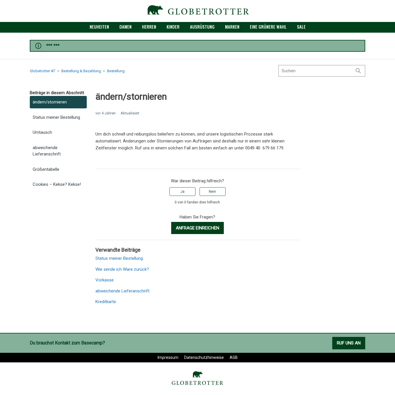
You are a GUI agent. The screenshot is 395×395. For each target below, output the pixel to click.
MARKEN (232, 26)
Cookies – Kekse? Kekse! (57, 184)
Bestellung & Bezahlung (81, 71)
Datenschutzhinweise (204, 357)
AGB (234, 357)
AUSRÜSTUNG (202, 26)
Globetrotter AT (42, 71)
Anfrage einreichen (197, 228)
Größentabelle (46, 169)
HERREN (149, 26)
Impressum (168, 357)
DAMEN (125, 26)
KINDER (173, 26)
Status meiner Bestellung (56, 117)
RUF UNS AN (349, 343)
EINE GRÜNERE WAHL (268, 26)
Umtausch (42, 132)
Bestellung (116, 71)
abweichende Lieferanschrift (47, 151)
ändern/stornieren (50, 102)
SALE (301, 26)
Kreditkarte (105, 301)
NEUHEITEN (99, 26)
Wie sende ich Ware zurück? (122, 269)
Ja (182, 192)
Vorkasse (104, 280)
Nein (212, 192)
